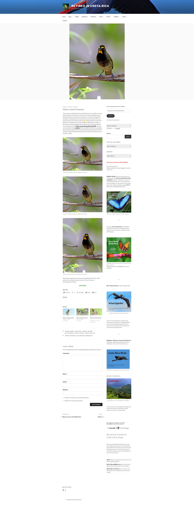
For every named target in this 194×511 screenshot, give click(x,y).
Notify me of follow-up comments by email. (77, 397)
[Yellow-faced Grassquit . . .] (96, 311)
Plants (82, 333)
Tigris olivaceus (70, 335)
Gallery (77, 16)
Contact (65, 20)
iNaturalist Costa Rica (113, 468)
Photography (69, 333)
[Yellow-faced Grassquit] (69, 311)
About (124, 16)
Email (65, 382)
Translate (117, 128)
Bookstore (85, 16)
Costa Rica (78, 331)
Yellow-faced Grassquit (68, 317)
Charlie (75, 106)
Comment (66, 353)
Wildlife (92, 333)
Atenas (67, 331)
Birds (72, 331)
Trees (87, 333)
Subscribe (110, 115)
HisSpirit (116, 16)
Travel (100, 16)
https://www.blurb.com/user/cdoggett (116, 168)
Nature (90, 331)
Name (65, 374)
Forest (84, 331)
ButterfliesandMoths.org (114, 464)
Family (108, 16)
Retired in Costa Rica (90, 6)
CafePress (93, 16)
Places (76, 333)
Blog (70, 16)
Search (109, 133)
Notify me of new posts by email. (74, 400)
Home (64, 16)
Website (65, 390)
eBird (108, 459)
